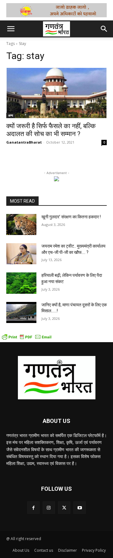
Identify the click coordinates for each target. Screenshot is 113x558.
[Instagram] (49, 507)
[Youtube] (79, 507)
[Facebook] (33, 507)
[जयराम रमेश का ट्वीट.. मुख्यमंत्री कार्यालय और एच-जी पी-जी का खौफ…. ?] (21, 253)
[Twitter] (64, 507)
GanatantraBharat (24, 142)
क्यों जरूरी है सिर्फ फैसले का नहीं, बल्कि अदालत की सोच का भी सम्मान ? (51, 130)
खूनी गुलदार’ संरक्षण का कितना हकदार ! (71, 216)
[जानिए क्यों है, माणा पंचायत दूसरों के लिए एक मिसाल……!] (21, 312)
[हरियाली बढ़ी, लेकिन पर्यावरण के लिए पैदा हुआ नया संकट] (21, 282)
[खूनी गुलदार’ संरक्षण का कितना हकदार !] (21, 224)
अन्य (10, 115)
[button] (11, 28)
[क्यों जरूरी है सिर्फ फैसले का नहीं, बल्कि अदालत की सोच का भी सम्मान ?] (56, 93)
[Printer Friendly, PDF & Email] (26, 339)
